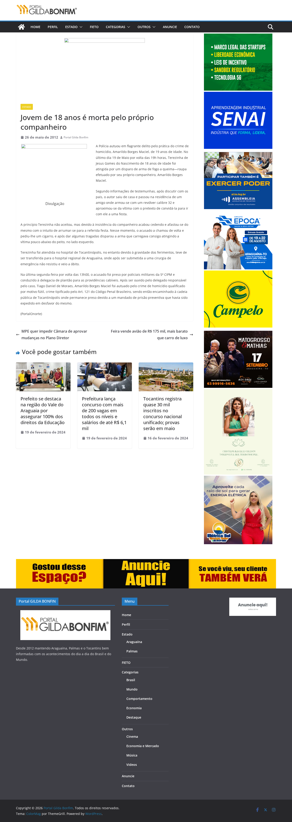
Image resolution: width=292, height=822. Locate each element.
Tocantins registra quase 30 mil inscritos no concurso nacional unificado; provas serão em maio (162, 413)
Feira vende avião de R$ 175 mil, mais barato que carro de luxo (149, 334)
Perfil (53, 27)
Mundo (132, 689)
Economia (134, 708)
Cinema (132, 736)
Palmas (132, 651)
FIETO (94, 27)
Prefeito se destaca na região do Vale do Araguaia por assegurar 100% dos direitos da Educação (43, 410)
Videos (131, 764)
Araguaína (134, 642)
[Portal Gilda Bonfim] (21, 26)
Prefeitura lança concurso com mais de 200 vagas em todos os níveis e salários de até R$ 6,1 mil (104, 413)
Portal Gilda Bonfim (76, 137)
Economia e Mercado (142, 746)
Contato (192, 27)
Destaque (133, 717)
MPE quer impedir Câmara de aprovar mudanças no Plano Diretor (54, 334)
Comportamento (139, 698)
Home (35, 27)
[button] (80, 27)
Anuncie (170, 27)
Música (131, 755)
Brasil (130, 680)
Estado (71, 27)
